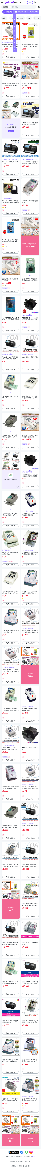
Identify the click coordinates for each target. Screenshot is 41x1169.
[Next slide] (18, 31)
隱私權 (20, 1166)
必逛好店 (14, 35)
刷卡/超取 (15, 38)
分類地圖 (27, 1166)
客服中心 (12, 1161)
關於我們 (20, 1161)
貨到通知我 (30, 1072)
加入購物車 (11, 57)
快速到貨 (14, 23)
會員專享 (14, 42)
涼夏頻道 (14, 31)
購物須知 (27, 1161)
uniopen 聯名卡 (23, 12)
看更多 (14, 50)
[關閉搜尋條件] (9, 7)
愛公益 (14, 46)
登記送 (14, 15)
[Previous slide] (3, 31)
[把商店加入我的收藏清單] (17, 487)
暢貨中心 (14, 19)
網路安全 (14, 1166)
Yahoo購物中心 (13, 2)
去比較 (11, 131)
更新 (33, 1157)
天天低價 (14, 27)
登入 (30, 2)
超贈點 (35, 12)
